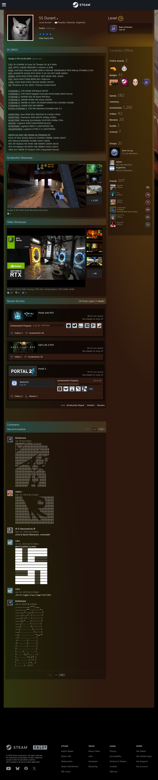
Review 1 (33, 396)
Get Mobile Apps (144, 756)
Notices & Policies (118, 761)
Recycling (92, 766)
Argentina (120, 167)
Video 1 (18, 356)
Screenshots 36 (36, 333)
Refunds (113, 771)
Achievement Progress (20, 325)
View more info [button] (46, 38)
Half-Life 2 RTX (46, 345)
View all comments (16, 429)
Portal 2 (42, 368)
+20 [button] (91, 389)
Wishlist (90, 405)
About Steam (67, 751)
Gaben (119, 162)
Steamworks (67, 761)
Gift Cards (65, 771)
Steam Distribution (70, 766)
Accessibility (115, 756)
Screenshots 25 (35, 356)
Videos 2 (19, 333)
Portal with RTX (46, 312)
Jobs (90, 756)
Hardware (93, 761)
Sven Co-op (127, 150)
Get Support (142, 761)
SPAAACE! (24, 382)
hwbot (42, 28)
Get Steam (141, 751)
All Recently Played (75, 405)
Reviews (101, 405)
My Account (142, 766)
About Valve (94, 751)
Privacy (113, 751)
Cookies (113, 766)
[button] (130, 18)
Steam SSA (66, 756)
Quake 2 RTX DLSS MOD (20, 58)
